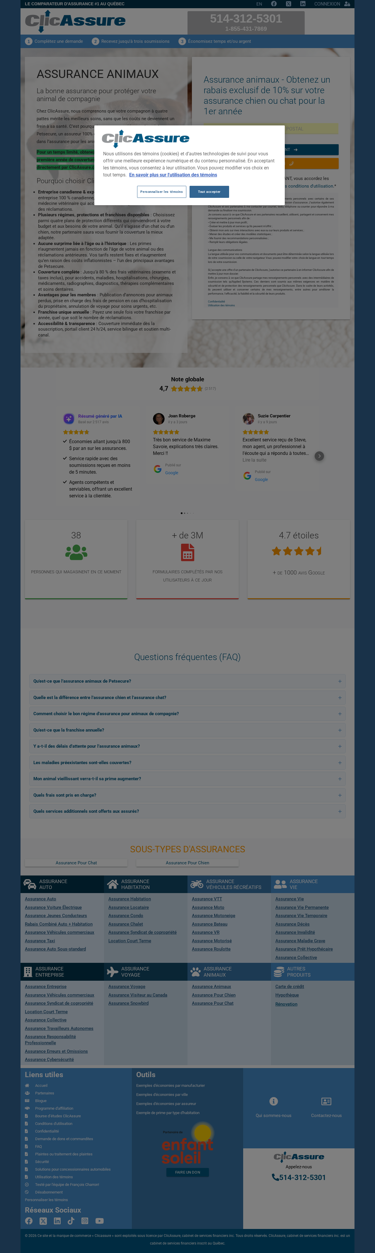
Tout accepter (209, 192)
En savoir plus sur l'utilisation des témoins (173, 175)
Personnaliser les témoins (161, 192)
